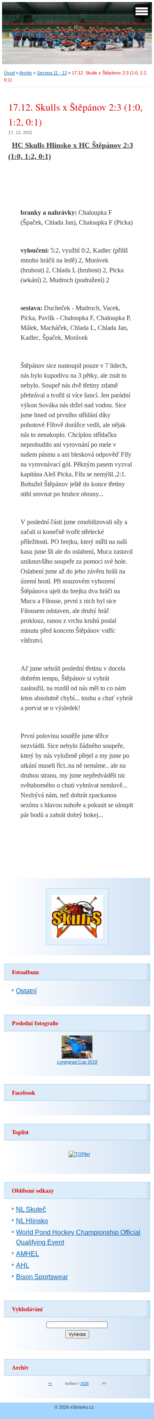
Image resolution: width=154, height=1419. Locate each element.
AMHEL (27, 1253)
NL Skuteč (31, 1209)
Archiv (25, 72)
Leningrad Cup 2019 (77, 1061)
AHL (22, 1265)
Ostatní (26, 990)
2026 (84, 1384)
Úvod (9, 72)
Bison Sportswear (42, 1276)
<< (50, 1384)
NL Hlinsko (32, 1220)
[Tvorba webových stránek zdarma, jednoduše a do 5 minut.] (97, 1408)
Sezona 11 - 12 (52, 72)
